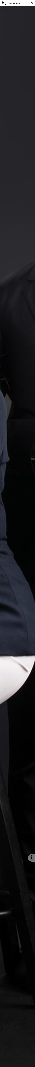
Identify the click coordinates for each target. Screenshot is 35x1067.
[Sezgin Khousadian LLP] (11, 3)
